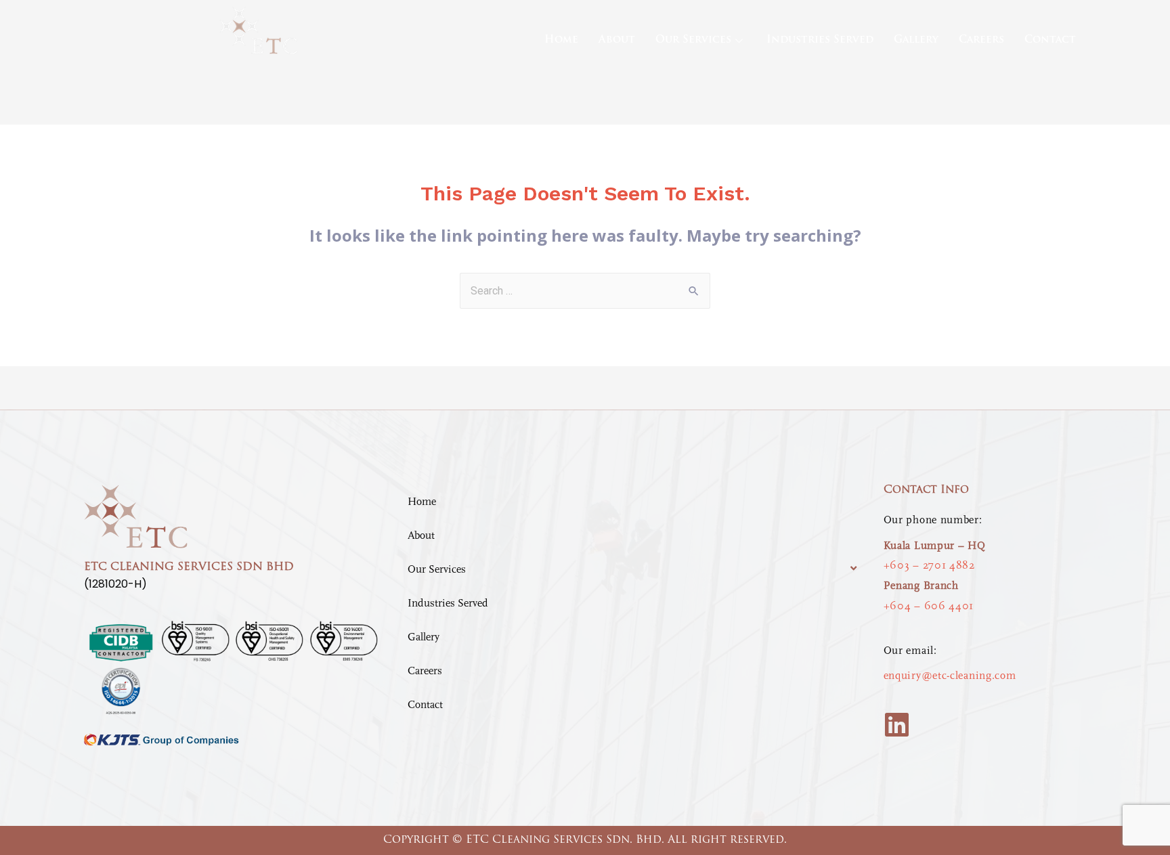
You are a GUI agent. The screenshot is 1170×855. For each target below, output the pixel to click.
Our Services (693, 40)
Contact (1050, 40)
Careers (981, 40)
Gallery (916, 40)
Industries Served (819, 40)
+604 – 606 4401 (929, 606)
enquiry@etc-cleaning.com (950, 676)
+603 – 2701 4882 (929, 565)
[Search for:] (585, 290)
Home (561, 40)
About (617, 40)
